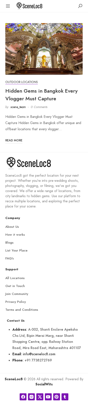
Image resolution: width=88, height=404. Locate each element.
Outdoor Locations (21, 82)
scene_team (18, 107)
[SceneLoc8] (29, 5)
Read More (13, 140)
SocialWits (44, 384)
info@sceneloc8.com (39, 354)
